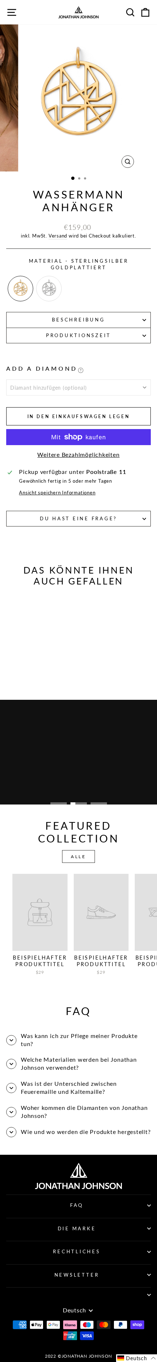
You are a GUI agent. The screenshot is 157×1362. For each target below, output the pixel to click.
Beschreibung (78, 320)
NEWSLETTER (76, 1275)
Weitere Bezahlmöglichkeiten (78, 454)
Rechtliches (76, 1251)
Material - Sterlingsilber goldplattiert (79, 264)
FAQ (76, 1205)
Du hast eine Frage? (78, 518)
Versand (58, 236)
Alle (78, 856)
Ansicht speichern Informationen (57, 492)
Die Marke (77, 1228)
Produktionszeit (78, 335)
